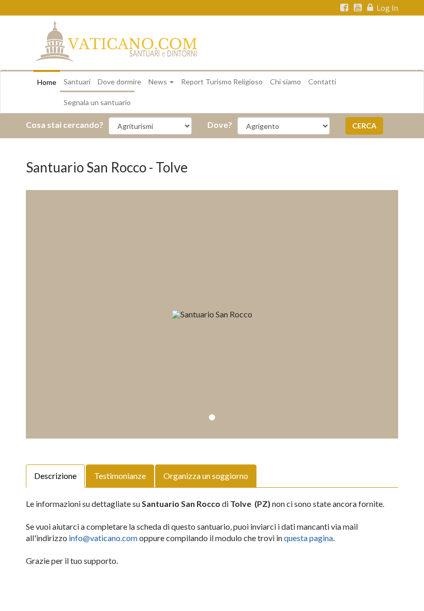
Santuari (77, 81)
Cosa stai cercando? (64, 124)
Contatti (322, 81)
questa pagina (308, 538)
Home (46, 82)
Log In (386, 7)
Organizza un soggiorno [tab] (205, 476)
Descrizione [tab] (55, 476)
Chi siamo (285, 81)
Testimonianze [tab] (120, 476)
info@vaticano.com (103, 538)
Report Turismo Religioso (222, 81)
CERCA (364, 125)
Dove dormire (119, 81)
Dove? (219, 124)
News (158, 81)
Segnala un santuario (97, 102)
